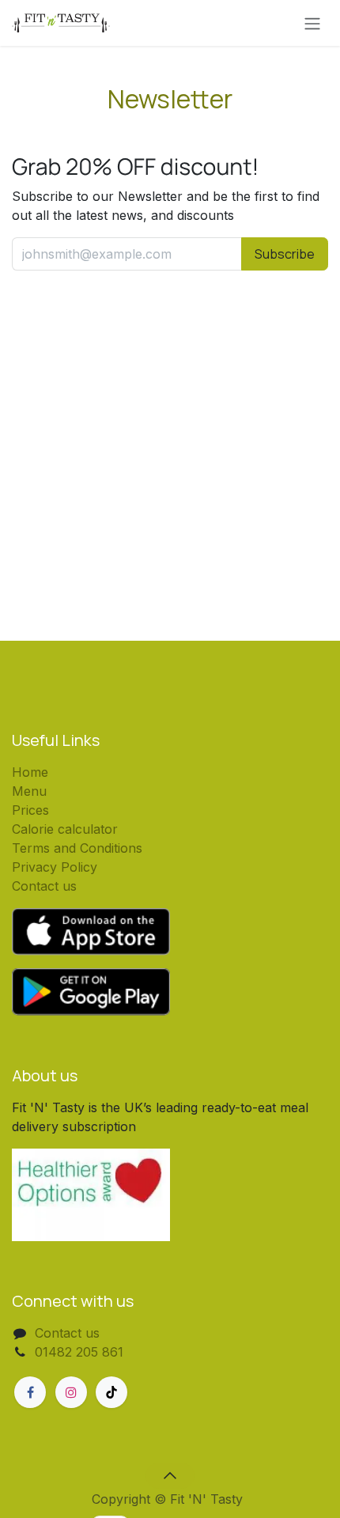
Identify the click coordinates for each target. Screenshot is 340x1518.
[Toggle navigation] (312, 23)
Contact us (44, 886)
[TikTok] (111, 1392)
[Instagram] (71, 1392)
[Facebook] (30, 1392)
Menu (29, 791)
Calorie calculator (65, 829)
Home (30, 772)
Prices (30, 810)
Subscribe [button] (285, 254)
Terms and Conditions (77, 848)
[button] (169, 1475)
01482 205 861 (79, 1352)
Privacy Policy (54, 867)
